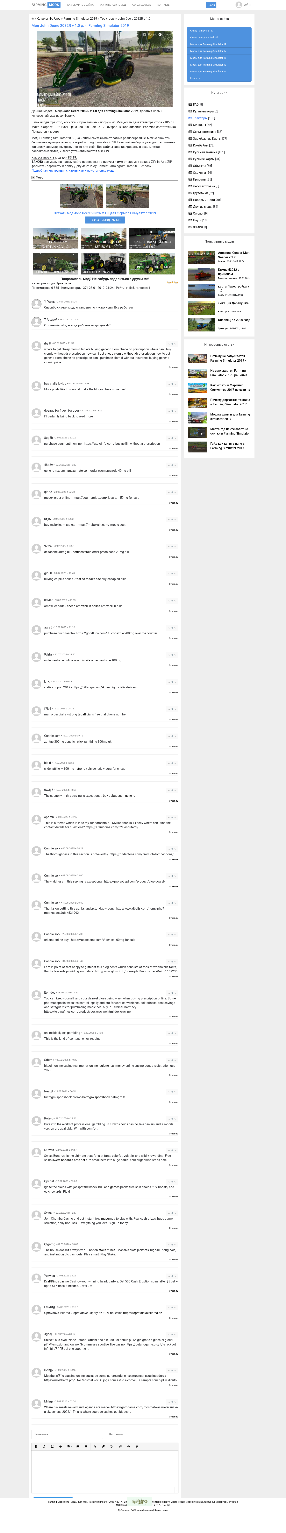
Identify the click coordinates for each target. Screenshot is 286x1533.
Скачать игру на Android (204, 37)
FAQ (196, 104)
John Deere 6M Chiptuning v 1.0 (55, 244)
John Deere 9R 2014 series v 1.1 (104, 244)
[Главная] (33, 19)
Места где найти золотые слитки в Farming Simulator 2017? (230, 433)
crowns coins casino (124, 1124)
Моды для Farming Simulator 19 (208, 44)
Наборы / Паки (204, 200)
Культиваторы (203, 111)
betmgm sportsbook (96, 1097)
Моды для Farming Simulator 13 (208, 64)
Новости (195, 78)
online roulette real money (107, 1066)
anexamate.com (78, 470)
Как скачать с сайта (80, 5)
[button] (36, 1446)
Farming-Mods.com (58, 1502)
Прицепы (199, 179)
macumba (108, 1218)
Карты (221, 295)
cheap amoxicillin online (83, 606)
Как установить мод (112, 5)
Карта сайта (161, 1510)
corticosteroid (82, 552)
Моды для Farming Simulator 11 (208, 71)
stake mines (107, 1250)
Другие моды (202, 207)
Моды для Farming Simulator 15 (208, 57)
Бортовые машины (227, 278)
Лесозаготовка (204, 186)
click (80, 741)
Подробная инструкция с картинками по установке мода (73, 170)
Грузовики (200, 193)
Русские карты (203, 159)
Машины (199, 125)
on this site (82, 660)
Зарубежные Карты (207, 138)
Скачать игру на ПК (201, 30)
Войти (248, 5)
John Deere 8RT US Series (55, 272)
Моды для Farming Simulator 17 (208, 51)
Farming (45, 5)
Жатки (198, 227)
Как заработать (142, 5)
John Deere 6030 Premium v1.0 (152, 269)
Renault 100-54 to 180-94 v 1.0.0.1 (152, 244)
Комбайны (200, 145)
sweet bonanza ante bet (68, 1160)
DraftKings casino (56, 1281)
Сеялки (198, 213)
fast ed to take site (88, 579)
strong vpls (84, 768)
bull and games (108, 1187)
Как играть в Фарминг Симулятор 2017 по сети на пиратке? (230, 389)
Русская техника (205, 152)
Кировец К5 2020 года (234, 320)
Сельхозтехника (204, 132)
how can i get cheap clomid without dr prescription (120, 353)
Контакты (163, 5)
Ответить (173, 367)
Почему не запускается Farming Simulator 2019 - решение (228, 360)
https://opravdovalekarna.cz (142, 1313)
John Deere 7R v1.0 (98, 272)
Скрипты (199, 172)
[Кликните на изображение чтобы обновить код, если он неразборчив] (139, 1501)
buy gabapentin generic (119, 796)
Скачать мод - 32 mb (104, 220)
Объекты (199, 166)
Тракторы (63, 283)
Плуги (197, 220)
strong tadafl (77, 714)
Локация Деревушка (233, 303)
